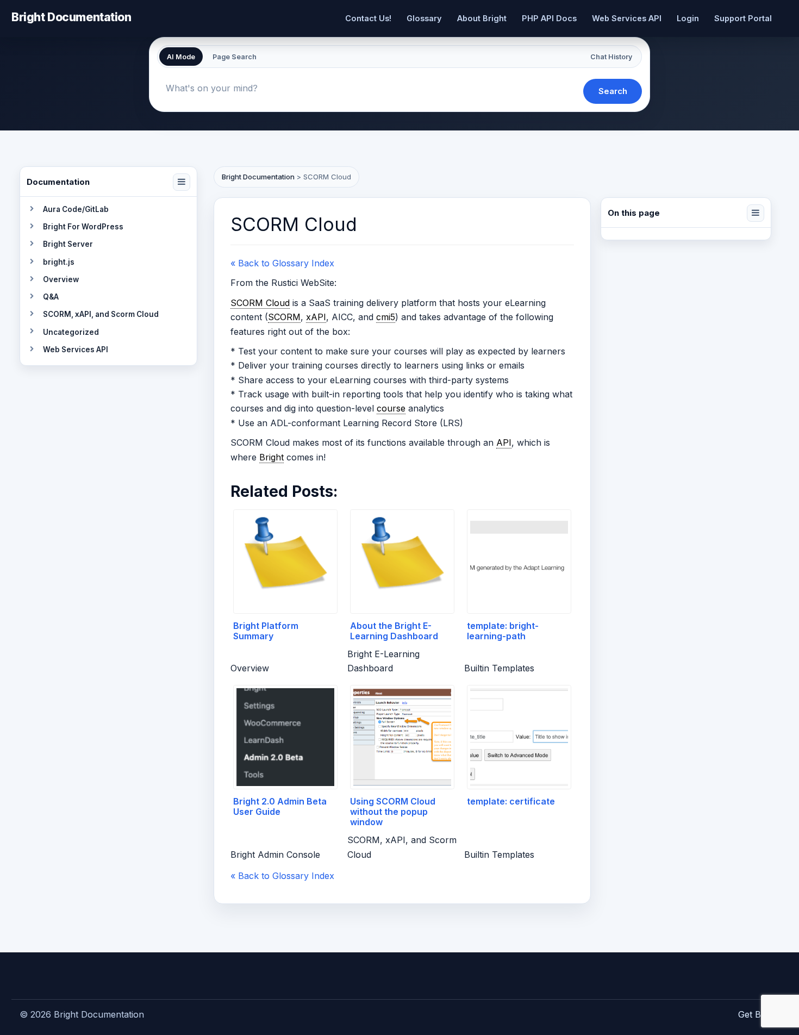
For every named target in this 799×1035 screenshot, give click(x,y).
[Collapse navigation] (181, 182)
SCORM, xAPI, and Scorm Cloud (101, 314)
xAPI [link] (316, 316)
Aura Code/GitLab (76, 209)
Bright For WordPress (83, 226)
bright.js (58, 262)
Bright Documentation (71, 16)
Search (612, 91)
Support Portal (743, 18)
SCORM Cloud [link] (260, 302)
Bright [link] (271, 457)
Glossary (424, 18)
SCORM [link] (284, 316)
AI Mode (181, 57)
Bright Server (68, 244)
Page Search (235, 57)
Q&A (51, 296)
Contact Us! (368, 18)
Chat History (611, 57)
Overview (61, 279)
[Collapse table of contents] (755, 213)
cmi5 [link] (385, 316)
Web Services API (626, 18)
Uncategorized (71, 332)
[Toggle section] (32, 209)
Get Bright (758, 1014)
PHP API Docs (549, 18)
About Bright (482, 18)
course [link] (391, 408)
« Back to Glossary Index (282, 263)
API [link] (503, 442)
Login (688, 18)
